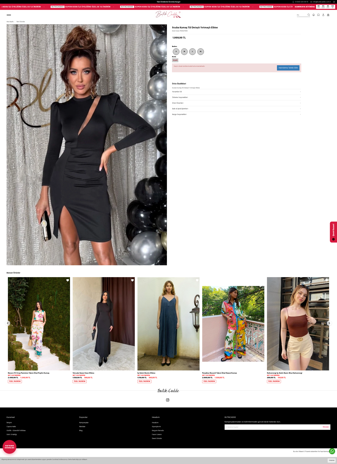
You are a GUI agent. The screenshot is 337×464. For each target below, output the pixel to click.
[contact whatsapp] (332, 451)
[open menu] (9, 15)
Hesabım (155, 422)
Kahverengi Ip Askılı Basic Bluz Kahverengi (284, 373)
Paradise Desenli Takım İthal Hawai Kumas (219, 373)
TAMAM (331, 460)
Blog (81, 430)
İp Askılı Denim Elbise (146, 373)
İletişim (9, 422)
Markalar (82, 426)
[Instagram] (334, 2)
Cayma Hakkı (11, 426)
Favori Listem (157, 434)
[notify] (313, 15)
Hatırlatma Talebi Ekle (288, 68)
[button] (236, 91)
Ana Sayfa (10, 21)
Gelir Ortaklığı (12, 434)
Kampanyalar (84, 422)
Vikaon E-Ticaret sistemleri (308, 451)
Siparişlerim (156, 426)
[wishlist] (67, 280)
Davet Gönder (157, 438)
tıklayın (84, 459)
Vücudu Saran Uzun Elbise (83, 373)
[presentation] (7, 323)
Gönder (326, 427)
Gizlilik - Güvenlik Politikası (16, 430)
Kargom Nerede (158, 430)
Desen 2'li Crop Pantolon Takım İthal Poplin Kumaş (28, 373)
